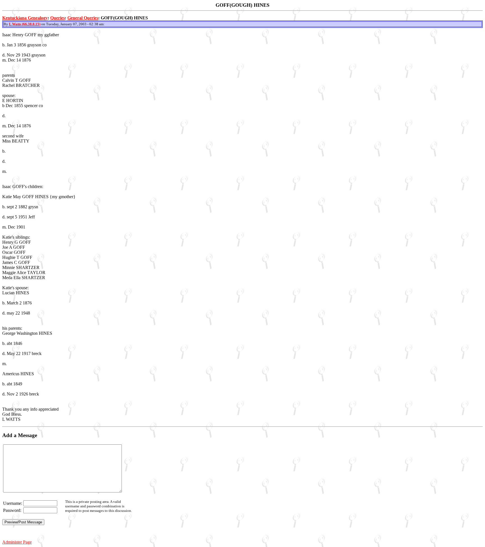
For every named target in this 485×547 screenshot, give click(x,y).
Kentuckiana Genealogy (25, 17)
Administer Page (17, 542)
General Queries (82, 17)
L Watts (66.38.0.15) (24, 24)
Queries (57, 17)
